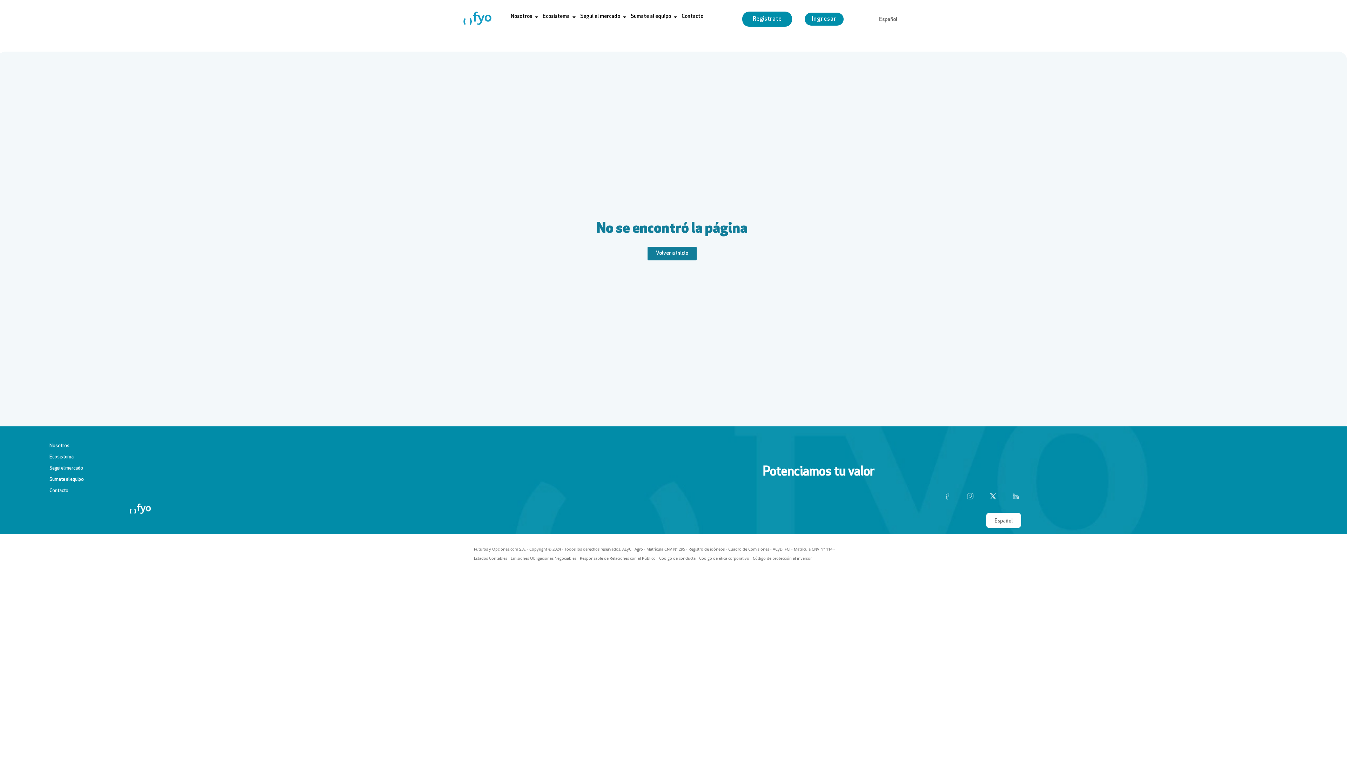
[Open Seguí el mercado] (624, 17)
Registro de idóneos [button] (707, 549)
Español (888, 19)
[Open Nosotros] (536, 17)
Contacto (58, 490)
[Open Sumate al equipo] (675, 17)
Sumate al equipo (66, 479)
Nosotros (59, 446)
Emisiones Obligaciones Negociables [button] (543, 558)
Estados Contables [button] (490, 558)
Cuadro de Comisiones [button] (748, 549)
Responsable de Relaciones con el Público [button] (618, 558)
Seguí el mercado (66, 468)
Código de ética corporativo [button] (724, 558)
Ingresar (824, 19)
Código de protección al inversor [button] (782, 558)
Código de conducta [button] (677, 558)
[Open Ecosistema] (574, 17)
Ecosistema (61, 457)
